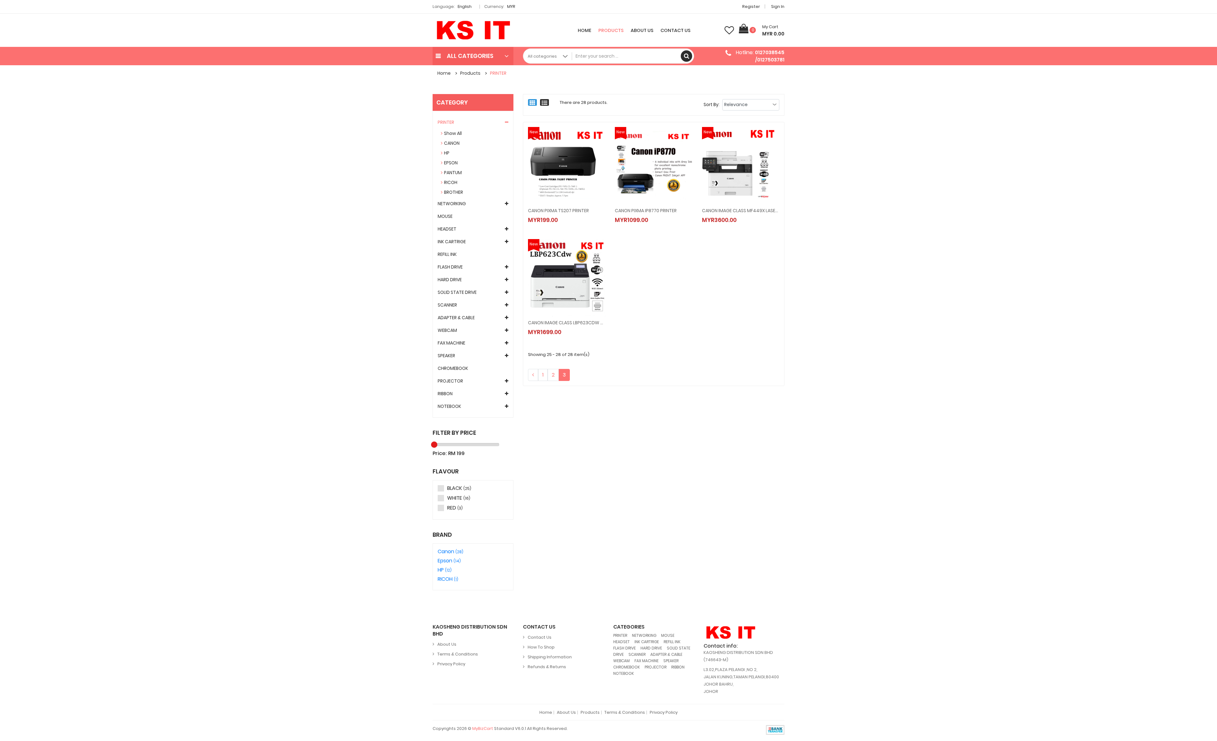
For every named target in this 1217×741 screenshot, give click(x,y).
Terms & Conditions (457, 654)
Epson (449, 560)
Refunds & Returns (547, 667)
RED (455, 508)
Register (751, 6)
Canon (450, 551)
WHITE (458, 498)
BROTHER (453, 192)
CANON (452, 143)
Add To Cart (555, 213)
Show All (453, 133)
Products (611, 30)
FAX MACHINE (451, 343)
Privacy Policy (451, 664)
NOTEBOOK (449, 406)
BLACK (459, 488)
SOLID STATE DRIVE (457, 292)
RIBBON (445, 393)
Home (584, 30)
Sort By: (711, 104)
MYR (511, 6)
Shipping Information (550, 657)
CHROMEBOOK (453, 368)
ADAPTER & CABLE (456, 317)
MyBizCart (482, 728)
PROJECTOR (450, 381)
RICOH (450, 182)
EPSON (451, 163)
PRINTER (498, 73)
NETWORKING (452, 203)
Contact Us (675, 30)
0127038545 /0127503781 (769, 56)
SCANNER (447, 305)
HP (446, 153)
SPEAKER (446, 355)
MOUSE (445, 216)
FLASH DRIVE (450, 267)
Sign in (777, 6)
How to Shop (541, 647)
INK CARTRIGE (452, 241)
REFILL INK (447, 254)
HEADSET (447, 229)
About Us (642, 30)
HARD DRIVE (450, 279)
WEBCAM (447, 330)
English (465, 6)
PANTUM (453, 172)
